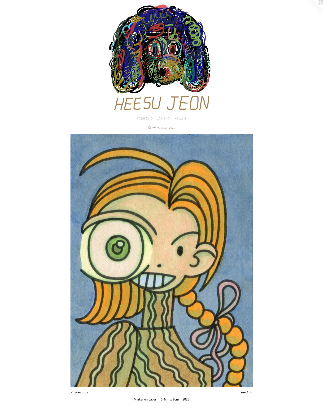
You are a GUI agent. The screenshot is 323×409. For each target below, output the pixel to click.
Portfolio (145, 118)
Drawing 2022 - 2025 (161, 127)
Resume (181, 118)
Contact (163, 118)
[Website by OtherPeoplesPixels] (313, 9)
